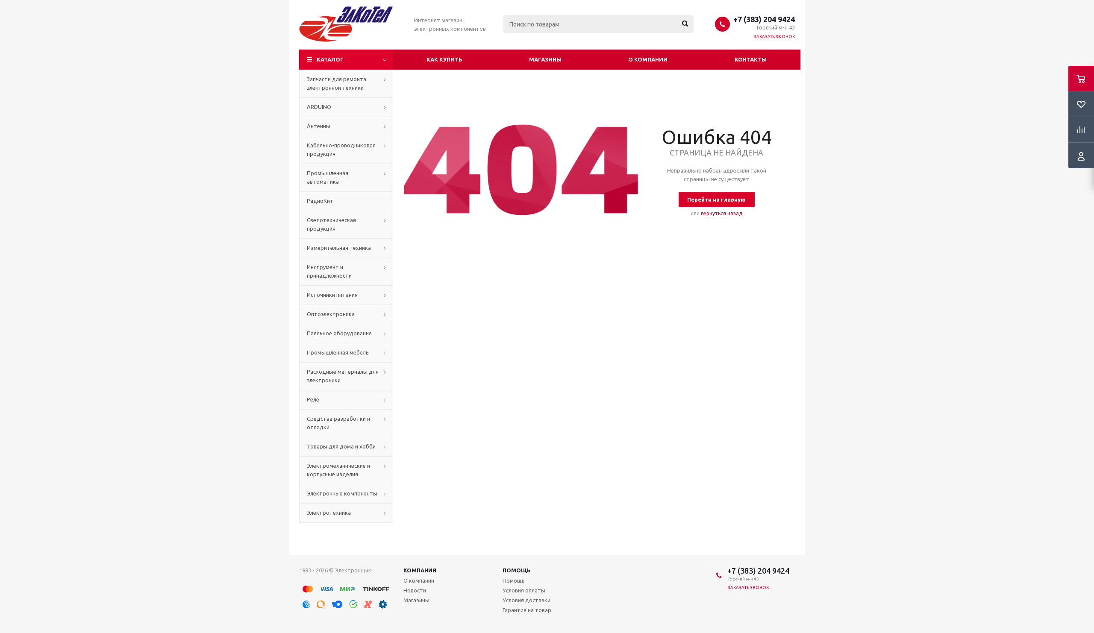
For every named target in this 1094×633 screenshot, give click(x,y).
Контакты (751, 59)
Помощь (517, 570)
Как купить (444, 59)
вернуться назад (721, 213)
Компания (419, 570)
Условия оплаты (524, 590)
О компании (648, 59)
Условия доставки (526, 600)
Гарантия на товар (527, 610)
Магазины (545, 59)
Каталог (330, 59)
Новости (414, 590)
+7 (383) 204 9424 (764, 19)
